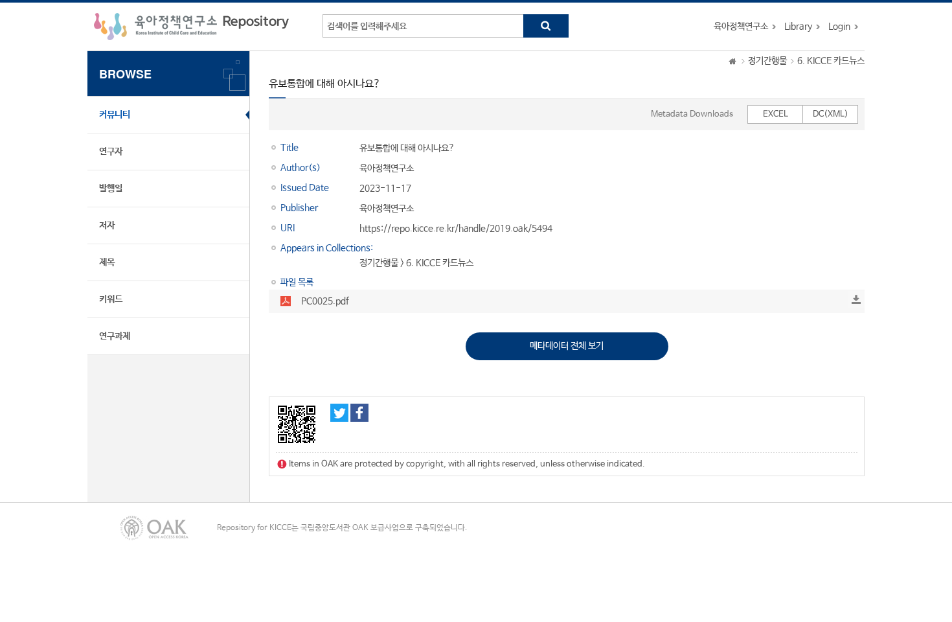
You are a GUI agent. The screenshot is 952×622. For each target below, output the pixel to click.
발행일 (110, 188)
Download (856, 299)
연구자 (110, 151)
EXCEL (775, 114)
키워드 (110, 299)
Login (839, 26)
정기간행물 (767, 61)
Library (798, 26)
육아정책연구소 (741, 26)
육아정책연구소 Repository (191, 26)
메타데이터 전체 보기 (567, 346)
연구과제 (114, 336)
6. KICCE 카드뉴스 (831, 61)
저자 (107, 225)
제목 (107, 262)
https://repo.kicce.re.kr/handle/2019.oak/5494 (455, 229)
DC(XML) (830, 114)
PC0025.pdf (325, 301)
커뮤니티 (114, 114)
